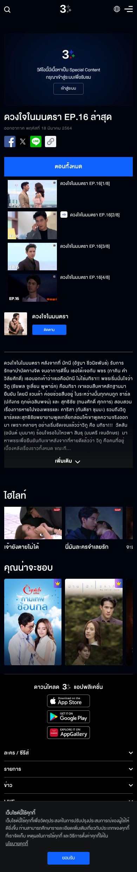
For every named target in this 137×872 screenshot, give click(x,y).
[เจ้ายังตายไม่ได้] (33, 523)
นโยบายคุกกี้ (17, 843)
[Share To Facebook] (9, 141)
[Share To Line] (35, 141)
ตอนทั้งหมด (69, 166)
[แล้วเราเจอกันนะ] (94, 622)
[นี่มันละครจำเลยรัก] (94, 523)
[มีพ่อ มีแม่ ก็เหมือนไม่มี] (33, 622)
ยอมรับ (68, 857)
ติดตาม (49, 330)
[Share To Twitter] (22, 141)
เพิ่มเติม (64, 461)
